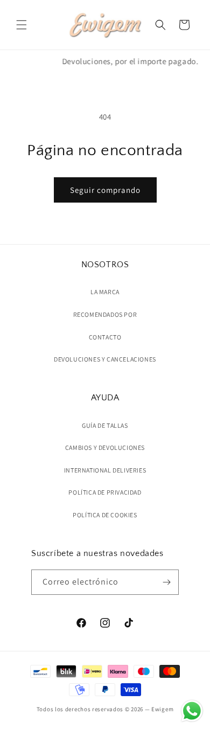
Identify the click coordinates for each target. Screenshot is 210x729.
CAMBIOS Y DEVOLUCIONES (105, 447)
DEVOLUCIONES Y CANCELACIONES (105, 359)
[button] (21, 25)
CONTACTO (105, 337)
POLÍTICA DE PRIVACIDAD (104, 492)
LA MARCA (105, 292)
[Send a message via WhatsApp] (192, 711)
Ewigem (162, 709)
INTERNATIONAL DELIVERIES (105, 470)
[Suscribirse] (166, 582)
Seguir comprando (105, 190)
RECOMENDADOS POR (105, 314)
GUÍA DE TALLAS (105, 425)
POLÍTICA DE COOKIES (105, 515)
